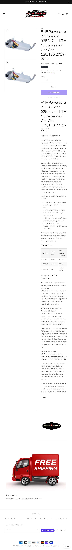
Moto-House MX (20, 546)
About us (22, 519)
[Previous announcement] (4, 2)
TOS (28, 519)
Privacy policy (46, 546)
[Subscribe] (37, 530)
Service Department (61, 519)
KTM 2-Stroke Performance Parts (52, 354)
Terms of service (55, 546)
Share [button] (44, 397)
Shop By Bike (14, 519)
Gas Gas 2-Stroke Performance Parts (54, 359)
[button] (4, 14)
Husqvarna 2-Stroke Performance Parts (54, 356)
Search (7, 519)
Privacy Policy (34, 519)
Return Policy (44, 519)
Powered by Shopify (29, 546)
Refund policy (38, 546)
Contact (52, 519)
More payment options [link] (54, 97)
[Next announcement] (68, 2)
